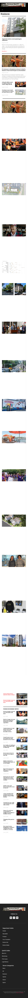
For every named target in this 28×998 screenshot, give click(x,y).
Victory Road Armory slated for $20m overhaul (8, 694)
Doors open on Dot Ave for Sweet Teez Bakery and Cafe (8, 754)
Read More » (4, 51)
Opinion (4, 976)
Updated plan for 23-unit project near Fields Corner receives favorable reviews (8, 730)
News (4, 968)
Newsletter (5, 933)
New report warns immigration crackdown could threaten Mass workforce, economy (8, 828)
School (4, 979)
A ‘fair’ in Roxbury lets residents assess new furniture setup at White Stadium (8, 795)
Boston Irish (5, 942)
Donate (4, 931)
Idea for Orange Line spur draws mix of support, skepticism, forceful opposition (9, 721)
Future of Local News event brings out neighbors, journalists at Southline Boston (8, 812)
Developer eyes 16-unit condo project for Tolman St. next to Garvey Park (8, 91)
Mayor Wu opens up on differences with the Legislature (8, 770)
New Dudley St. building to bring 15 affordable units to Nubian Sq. (9, 746)
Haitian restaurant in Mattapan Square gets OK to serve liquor (9, 762)
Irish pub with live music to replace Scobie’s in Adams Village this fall (7, 83)
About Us (4, 953)
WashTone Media (19, 992)
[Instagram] (14, 918)
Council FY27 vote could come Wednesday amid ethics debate (8, 803)
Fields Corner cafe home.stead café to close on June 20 (9, 787)
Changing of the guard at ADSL (8, 820)
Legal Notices (5, 961)
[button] (2, 10)
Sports (4, 982)
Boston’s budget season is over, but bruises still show (9, 701)
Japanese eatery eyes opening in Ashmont (12, 39)
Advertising (4, 956)
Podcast (4, 936)
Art (3, 971)
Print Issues (5, 959)
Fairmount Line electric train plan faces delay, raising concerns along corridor (8, 778)
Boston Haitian (6, 945)
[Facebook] (11, 918)
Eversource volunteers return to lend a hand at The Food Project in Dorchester (13, 69)
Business (5, 974)
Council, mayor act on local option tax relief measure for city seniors (9, 738)
